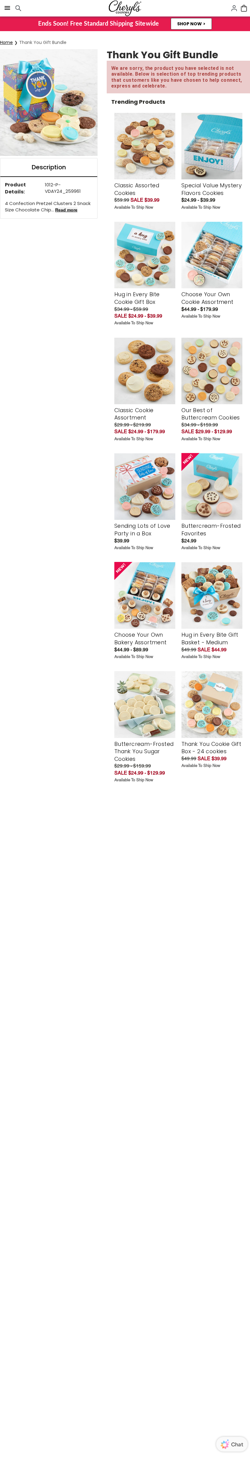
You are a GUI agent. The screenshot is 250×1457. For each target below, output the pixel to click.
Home (6, 42)
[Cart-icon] (244, 8)
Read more (66, 209)
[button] (191, 24)
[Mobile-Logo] (125, 8)
